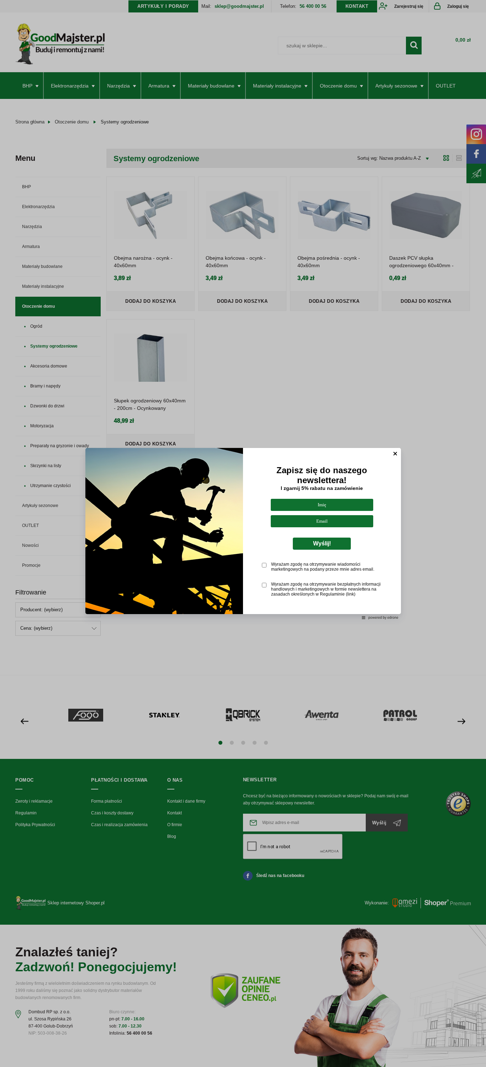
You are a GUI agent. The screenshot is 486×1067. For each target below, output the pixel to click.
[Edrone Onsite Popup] (243, 533)
